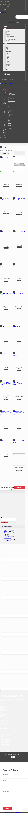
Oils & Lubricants (8, 536)
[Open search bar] (2, 517)
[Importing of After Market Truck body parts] (7, 13)
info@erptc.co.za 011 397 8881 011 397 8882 (4, 709)
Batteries (6, 531)
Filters (5, 534)
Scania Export (7, 538)
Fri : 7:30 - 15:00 (5, 750)
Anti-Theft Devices (8, 530)
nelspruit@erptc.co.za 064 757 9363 (5, 727)
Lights (5, 535)
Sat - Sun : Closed (5, 751)
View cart (19, 487)
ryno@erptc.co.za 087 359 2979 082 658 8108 (4, 722)
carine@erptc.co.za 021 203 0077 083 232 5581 (4, 715)
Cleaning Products (8, 533)
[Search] (4, 522)
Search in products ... (10, 17)
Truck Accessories (8, 539)
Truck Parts (6, 540)
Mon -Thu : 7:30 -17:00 (6, 749)
